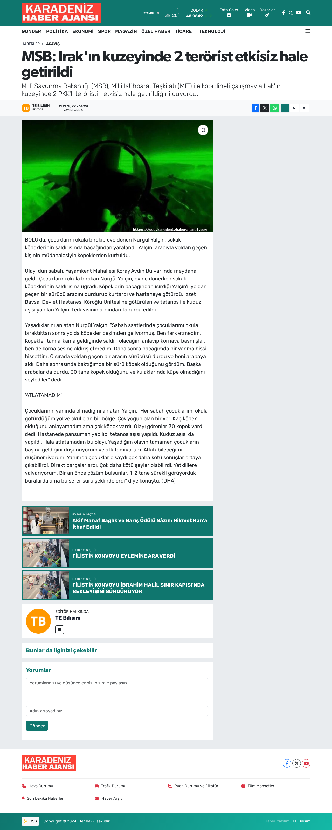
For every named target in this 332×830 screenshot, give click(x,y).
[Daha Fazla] (285, 108)
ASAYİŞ (53, 44)
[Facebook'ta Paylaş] (255, 108)
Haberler (31, 44)
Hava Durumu (41, 786)
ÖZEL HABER (155, 31)
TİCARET (185, 31)
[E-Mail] (59, 629)
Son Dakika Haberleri (46, 798)
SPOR (104, 31)
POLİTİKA (57, 31)
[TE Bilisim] (38, 620)
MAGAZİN (126, 31)
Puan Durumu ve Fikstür (196, 786)
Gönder (37, 725)
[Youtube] (306, 763)
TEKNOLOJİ (212, 31)
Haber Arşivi (112, 798)
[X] (296, 763)
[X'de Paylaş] (264, 108)
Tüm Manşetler (261, 786)
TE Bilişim (301, 821)
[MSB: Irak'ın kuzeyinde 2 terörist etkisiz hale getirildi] (117, 176)
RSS (33, 821)
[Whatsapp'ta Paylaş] (274, 108)
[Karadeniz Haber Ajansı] (61, 13)
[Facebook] (287, 763)
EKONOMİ (83, 31)
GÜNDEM (32, 31)
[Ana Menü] (307, 31)
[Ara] (308, 13)
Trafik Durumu (113, 786)
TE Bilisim (67, 618)
